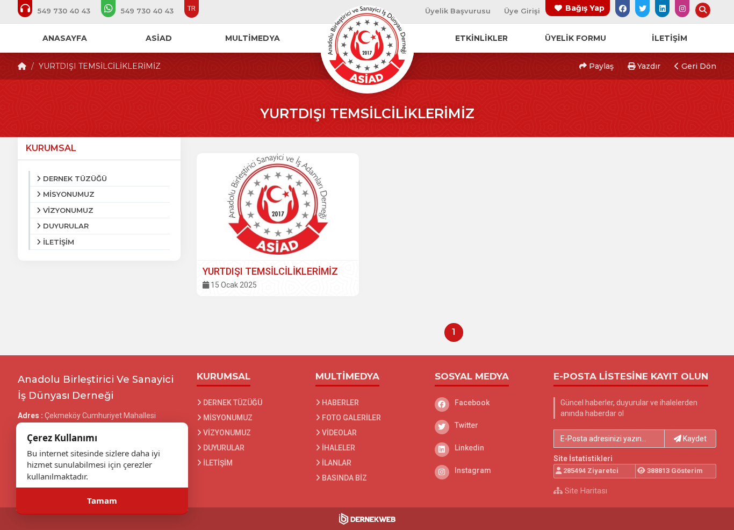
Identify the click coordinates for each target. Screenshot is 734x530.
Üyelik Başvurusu (458, 10)
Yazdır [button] (647, 66)
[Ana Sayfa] (367, 45)
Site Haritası (585, 491)
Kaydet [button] (694, 438)
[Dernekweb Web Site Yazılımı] (367, 519)
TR (192, 8)
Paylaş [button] (600, 66)
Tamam (102, 500)
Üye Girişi (522, 10)
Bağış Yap (585, 8)
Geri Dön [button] (697, 66)
